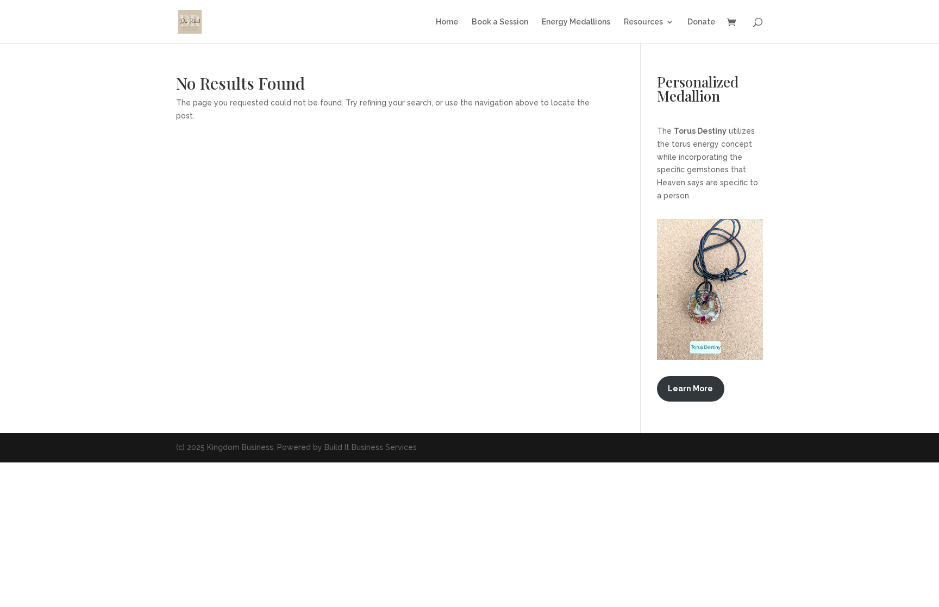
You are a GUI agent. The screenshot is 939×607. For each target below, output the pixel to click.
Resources (643, 22)
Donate (701, 22)
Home (447, 22)
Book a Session (500, 22)
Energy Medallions (576, 22)
